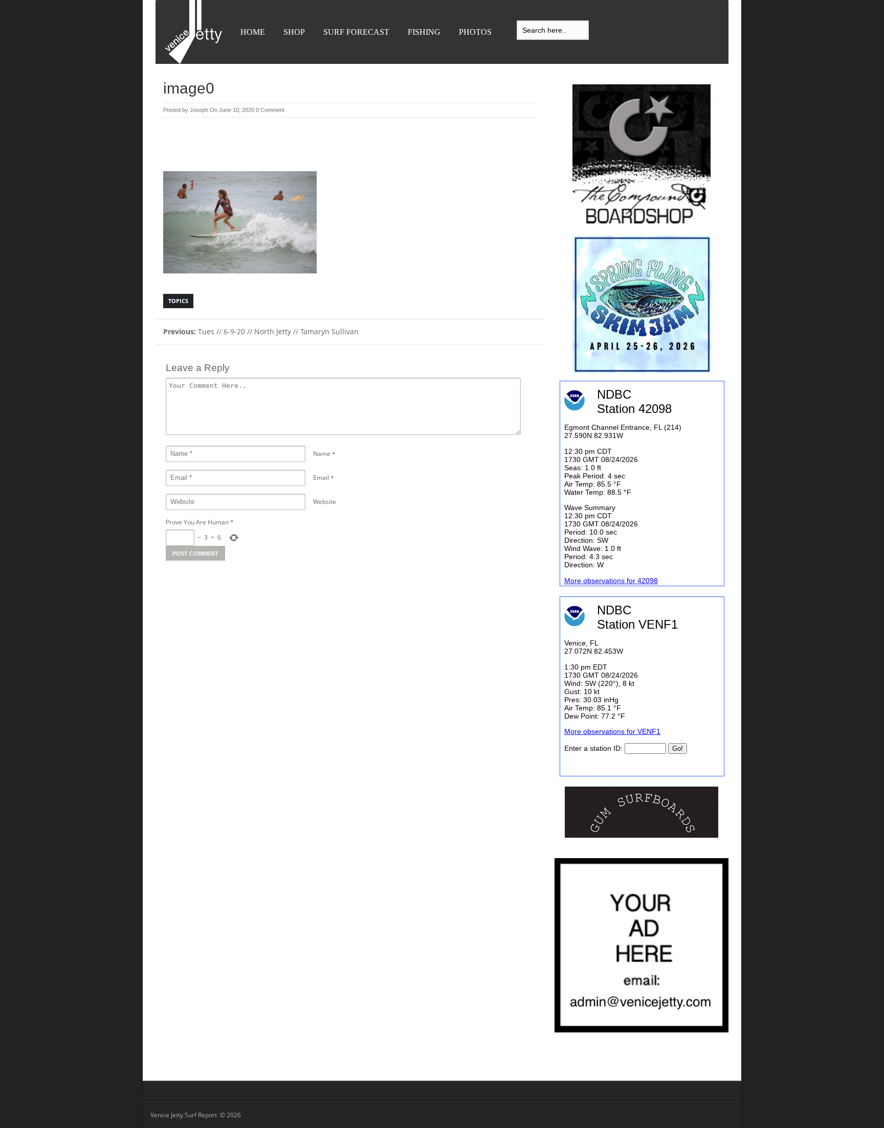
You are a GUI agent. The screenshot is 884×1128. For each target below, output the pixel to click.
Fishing (424, 32)
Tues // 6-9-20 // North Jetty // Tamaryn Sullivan (261, 331)
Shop (294, 32)
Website (324, 501)
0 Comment (270, 110)
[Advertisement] (350, 146)
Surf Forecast (356, 32)
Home (252, 32)
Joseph (199, 110)
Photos (475, 32)
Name (321, 453)
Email (321, 477)
